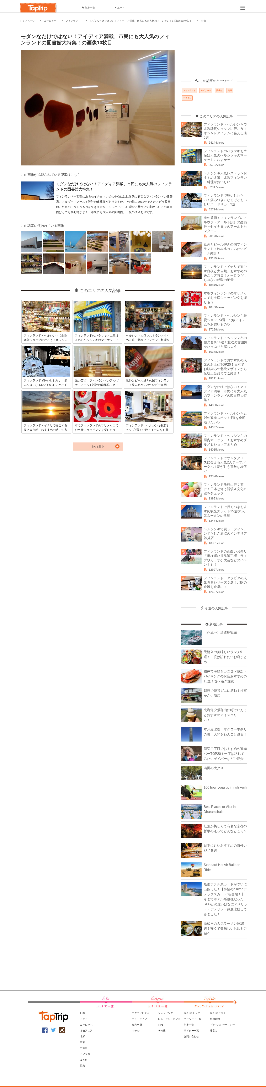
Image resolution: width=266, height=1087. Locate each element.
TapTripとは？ (218, 1013)
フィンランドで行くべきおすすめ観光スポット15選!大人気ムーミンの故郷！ (225, 511)
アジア (83, 1018)
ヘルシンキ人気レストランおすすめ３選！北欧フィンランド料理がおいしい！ (225, 177)
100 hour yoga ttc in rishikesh (225, 787)
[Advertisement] (214, 53)
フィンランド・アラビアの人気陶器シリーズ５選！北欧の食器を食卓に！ (225, 582)
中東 (82, 1042)
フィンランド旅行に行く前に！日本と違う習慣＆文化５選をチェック (225, 489)
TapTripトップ (192, 1013)
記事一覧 (90, 7)
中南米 (83, 1048)
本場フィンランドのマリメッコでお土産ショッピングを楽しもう (225, 298)
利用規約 (215, 1018)
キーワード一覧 (192, 1018)
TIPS (160, 1024)
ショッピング (165, 1013)
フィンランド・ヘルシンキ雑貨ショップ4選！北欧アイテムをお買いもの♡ (225, 320)
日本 (82, 1013)
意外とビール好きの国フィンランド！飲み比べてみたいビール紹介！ (225, 249)
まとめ (83, 1059)
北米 (82, 1036)
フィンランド (72, 20)
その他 (161, 1030)
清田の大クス (214, 768)
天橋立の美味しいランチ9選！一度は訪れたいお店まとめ (225, 657)
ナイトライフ (139, 1018)
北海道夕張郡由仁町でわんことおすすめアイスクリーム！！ (225, 715)
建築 (230, 90)
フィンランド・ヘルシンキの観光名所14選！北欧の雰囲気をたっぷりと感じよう (225, 342)
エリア (121, 7)
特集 (82, 1065)
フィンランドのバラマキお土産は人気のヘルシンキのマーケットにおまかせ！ (225, 155)
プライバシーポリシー (222, 1024)
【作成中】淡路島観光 (220, 632)
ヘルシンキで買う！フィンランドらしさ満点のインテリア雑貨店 (225, 533)
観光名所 (137, 1024)
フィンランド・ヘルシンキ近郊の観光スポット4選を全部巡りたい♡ (225, 418)
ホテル (135, 1030)
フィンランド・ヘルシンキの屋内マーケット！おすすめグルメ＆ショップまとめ (225, 440)
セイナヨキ (206, 90)
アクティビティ (140, 1013)
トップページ (27, 20)
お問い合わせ (191, 1036)
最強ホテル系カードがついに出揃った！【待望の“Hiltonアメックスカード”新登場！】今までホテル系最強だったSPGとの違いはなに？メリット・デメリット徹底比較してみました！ (225, 899)
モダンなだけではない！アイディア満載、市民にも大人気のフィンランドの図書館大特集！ (141, 20)
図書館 (219, 90)
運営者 (213, 1030)
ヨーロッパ (50, 20)
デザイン (187, 98)
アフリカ (85, 1053)
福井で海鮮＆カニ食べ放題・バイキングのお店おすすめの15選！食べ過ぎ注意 (225, 676)
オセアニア (86, 1030)
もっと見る (97, 446)
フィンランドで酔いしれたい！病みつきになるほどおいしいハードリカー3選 (225, 200)
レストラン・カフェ (169, 1018)
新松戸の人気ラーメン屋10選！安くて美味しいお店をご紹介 (225, 928)
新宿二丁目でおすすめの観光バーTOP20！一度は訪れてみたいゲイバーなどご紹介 (225, 753)
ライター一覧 (191, 1030)
